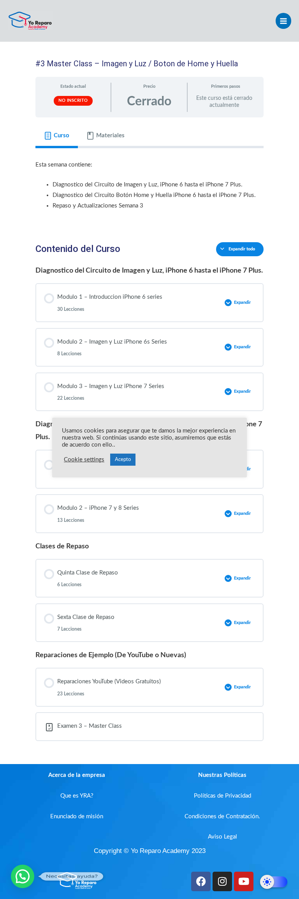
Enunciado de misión (76, 816)
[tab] (56, 135)
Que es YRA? (76, 796)
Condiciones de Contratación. (222, 816)
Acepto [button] (123, 459)
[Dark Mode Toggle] (273, 881)
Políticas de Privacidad (222, 796)
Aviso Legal (222, 837)
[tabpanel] (149, 189)
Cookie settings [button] (84, 460)
